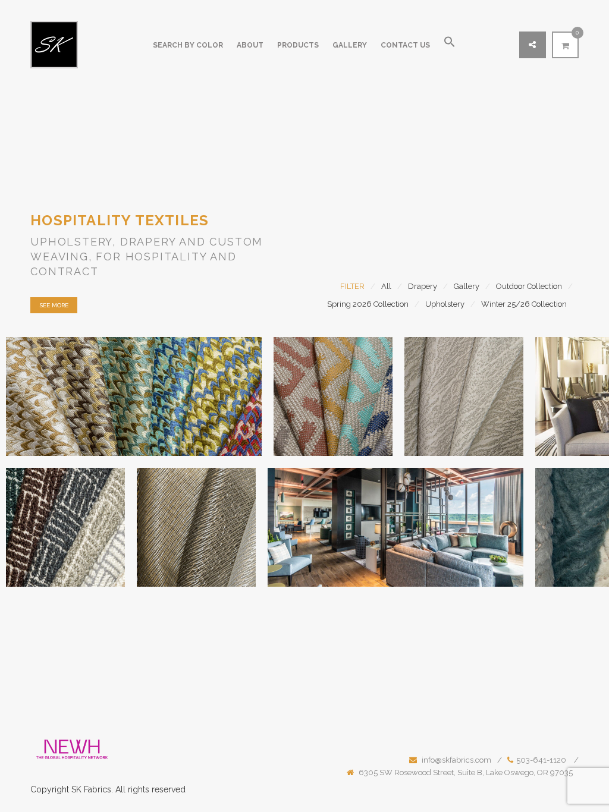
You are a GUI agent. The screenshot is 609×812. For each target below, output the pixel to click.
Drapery (422, 286)
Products (298, 45)
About (250, 45)
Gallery (349, 45)
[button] (450, 45)
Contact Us (405, 45)
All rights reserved (150, 789)
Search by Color (188, 45)
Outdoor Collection (529, 286)
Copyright (49, 789)
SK (76, 789)
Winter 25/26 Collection (524, 304)
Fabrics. (98, 789)
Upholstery (444, 304)
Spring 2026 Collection (368, 304)
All (386, 286)
